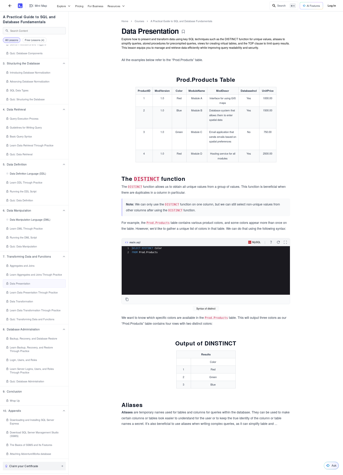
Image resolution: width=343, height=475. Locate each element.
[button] (34, 63)
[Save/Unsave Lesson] (183, 31)
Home (124, 21)
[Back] (10, 5)
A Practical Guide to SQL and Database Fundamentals (29, 19)
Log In (332, 5)
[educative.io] (20, 5)
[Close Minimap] (68, 25)
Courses (139, 21)
